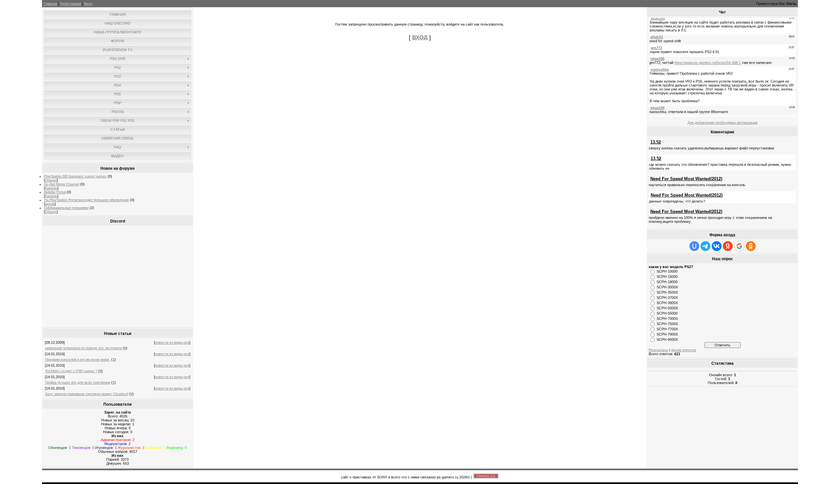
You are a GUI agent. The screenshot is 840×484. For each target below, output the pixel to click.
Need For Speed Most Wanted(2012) (686, 178)
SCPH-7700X (667, 329)
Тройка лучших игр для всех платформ (77, 382)
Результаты (658, 350)
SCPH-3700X (667, 298)
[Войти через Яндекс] (728, 246)
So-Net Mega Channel (61, 184)
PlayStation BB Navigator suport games (75, 176)
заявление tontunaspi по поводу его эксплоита (83, 348)
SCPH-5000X (667, 308)
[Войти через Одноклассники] (751, 246)
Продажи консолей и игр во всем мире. (77, 359)
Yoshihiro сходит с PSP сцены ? (71, 371)
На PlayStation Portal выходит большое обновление (86, 200)
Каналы (51, 188)
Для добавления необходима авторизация (722, 123)
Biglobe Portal (55, 192)
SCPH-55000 (667, 313)
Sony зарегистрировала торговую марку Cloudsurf (86, 394)
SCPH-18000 (667, 282)
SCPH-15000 (667, 277)
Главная (50, 4)
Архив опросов (683, 350)
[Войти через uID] (694, 246)
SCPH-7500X (667, 324)
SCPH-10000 (667, 271)
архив (50, 204)
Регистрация (70, 4)
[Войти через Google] (739, 246)
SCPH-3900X (667, 303)
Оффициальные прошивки (66, 208)
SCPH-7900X (667, 334)
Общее (51, 180)
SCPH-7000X (667, 318)
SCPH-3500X (667, 292)
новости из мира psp (172, 342)
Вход (88, 4)
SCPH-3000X (667, 287)
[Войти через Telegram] (705, 246)
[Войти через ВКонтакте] (717, 246)
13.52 (655, 142)
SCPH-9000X (667, 339)
